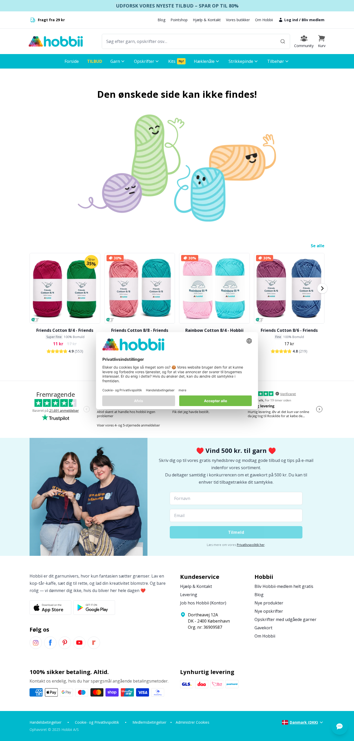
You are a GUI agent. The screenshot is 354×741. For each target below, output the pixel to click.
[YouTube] (79, 643)
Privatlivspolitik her (251, 545)
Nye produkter (268, 603)
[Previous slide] (31, 288)
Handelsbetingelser (45, 722)
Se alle (317, 246)
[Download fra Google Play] (94, 607)
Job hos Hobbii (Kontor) (203, 603)
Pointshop (179, 19)
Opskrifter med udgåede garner (285, 619)
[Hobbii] (56, 41)
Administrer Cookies (192, 722)
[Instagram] (36, 643)
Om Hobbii (264, 19)
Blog (161, 19)
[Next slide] (322, 288)
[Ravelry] (94, 643)
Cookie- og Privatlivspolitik (97, 722)
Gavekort (263, 628)
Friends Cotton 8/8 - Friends (139, 330)
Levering (188, 594)
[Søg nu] (283, 41)
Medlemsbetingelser (149, 722)
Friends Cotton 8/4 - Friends (64, 330)
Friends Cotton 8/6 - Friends (289, 330)
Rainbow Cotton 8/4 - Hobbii (214, 330)
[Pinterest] (65, 643)
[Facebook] (50, 643)
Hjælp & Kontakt (207, 19)
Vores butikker (238, 19)
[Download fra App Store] (50, 607)
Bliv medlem (313, 19)
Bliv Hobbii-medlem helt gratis (283, 586)
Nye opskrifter (268, 611)
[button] (321, 41)
